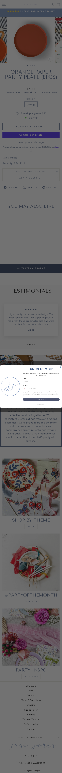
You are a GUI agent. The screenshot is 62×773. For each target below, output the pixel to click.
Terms (30, 395)
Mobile (25, 385)
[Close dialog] (60, 367)
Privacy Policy (25, 395)
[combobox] (25, 388)
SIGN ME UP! (41, 399)
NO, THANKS (41, 404)
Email (25, 378)
